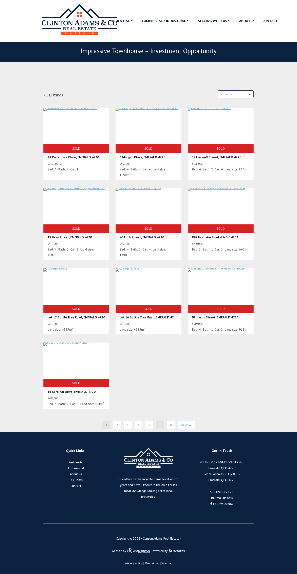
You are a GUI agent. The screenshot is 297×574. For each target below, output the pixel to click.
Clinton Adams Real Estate (161, 538)
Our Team (76, 480)
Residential (119, 20)
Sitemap (167, 563)
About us (76, 474)
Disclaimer (152, 563)
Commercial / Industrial (164, 20)
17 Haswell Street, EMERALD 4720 (216, 157)
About (245, 20)
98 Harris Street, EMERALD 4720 (215, 317)
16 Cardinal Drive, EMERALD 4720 (71, 392)
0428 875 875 (223, 492)
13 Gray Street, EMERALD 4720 (69, 237)
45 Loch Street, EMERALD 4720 (142, 237)
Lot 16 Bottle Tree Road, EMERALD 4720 (148, 317)
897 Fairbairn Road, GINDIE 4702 (215, 237)
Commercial (76, 468)
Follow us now (222, 504)
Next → (186, 425)
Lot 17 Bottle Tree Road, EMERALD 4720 (76, 317)
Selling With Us (212, 20)
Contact (270, 20)
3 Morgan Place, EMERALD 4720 (142, 157)
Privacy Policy (133, 563)
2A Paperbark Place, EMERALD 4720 (73, 157)
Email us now (223, 498)
